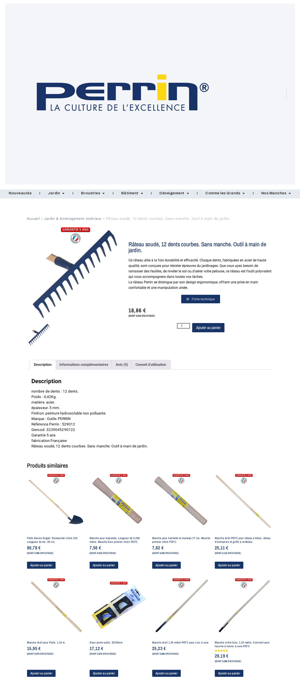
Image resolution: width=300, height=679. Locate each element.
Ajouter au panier (208, 327)
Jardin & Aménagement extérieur (73, 219)
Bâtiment (130, 193)
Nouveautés (20, 193)
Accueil (33, 219)
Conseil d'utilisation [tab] (151, 365)
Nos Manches (274, 193)
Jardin (54, 193)
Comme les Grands (222, 193)
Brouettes (90, 193)
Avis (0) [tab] (122, 365)
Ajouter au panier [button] (41, 565)
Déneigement (171, 193)
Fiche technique (203, 299)
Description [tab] (43, 365)
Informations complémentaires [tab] (83, 365)
